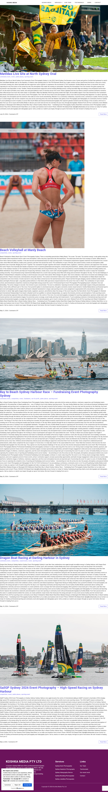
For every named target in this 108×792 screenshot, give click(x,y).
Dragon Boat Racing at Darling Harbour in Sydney (35, 558)
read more (103, 114)
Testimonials (79, 2)
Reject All (17, 785)
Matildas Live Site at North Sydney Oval (28, 74)
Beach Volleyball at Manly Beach (23, 250)
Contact (98, 2)
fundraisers (27, 398)
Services (58, 2)
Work (89, 2)
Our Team (67, 2)
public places (20, 77)
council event (23, 561)
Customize (7, 785)
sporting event (28, 77)
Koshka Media (46, 2)
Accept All (27, 785)
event (13, 77)
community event (5, 77)
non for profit (35, 398)
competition (3, 253)
